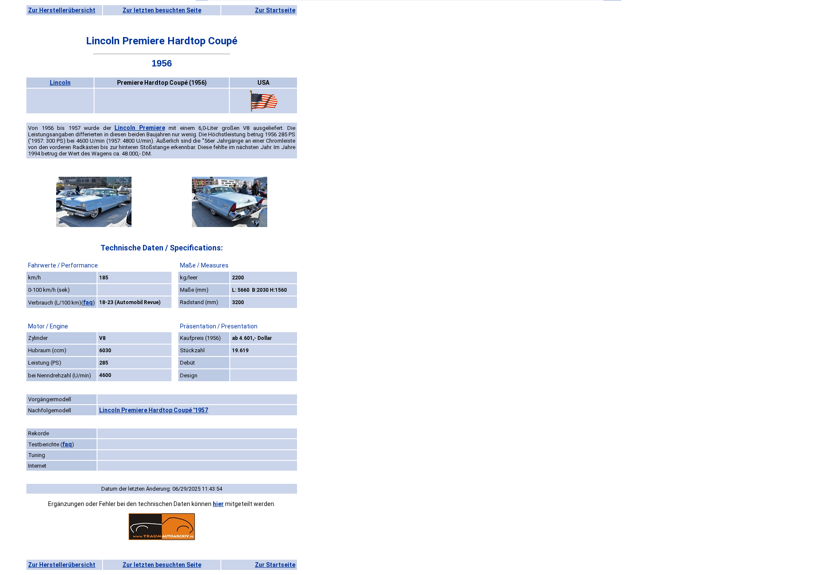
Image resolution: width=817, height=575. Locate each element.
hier (218, 503)
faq (88, 302)
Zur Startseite (275, 10)
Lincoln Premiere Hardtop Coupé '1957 (153, 410)
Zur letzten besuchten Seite (162, 10)
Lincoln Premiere (139, 127)
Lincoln (60, 82)
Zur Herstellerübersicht (61, 10)
